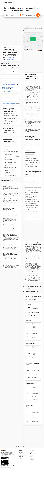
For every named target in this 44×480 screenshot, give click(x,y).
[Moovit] (4, 2)
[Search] (38, 15)
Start (6, 14)
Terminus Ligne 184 (28, 150)
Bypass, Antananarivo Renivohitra (30, 203)
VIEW (13, 113)
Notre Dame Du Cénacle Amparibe (30, 158)
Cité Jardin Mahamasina (29, 160)
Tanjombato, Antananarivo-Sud (30, 207)
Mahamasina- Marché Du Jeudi (30, 152)
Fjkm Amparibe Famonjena (35, 162)
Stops (31, 456)
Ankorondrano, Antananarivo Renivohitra (32, 215)
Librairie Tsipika (36, 160)
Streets (31, 455)
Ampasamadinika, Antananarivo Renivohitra (32, 217)
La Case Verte (27, 162)
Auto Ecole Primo (28, 156)
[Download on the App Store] (5, 461)
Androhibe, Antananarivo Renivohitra (31, 211)
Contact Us (3, 468)
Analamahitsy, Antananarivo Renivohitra (32, 209)
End (23, 14)
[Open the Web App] (5, 463)
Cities (31, 458)
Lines (31, 452)
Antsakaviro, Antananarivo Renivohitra (31, 205)
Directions (32, 459)
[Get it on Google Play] (5, 458)
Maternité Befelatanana (29, 164)
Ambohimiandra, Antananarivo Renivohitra (32, 201)
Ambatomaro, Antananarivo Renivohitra (31, 213)
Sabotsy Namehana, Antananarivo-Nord (31, 199)
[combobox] (12, 15)
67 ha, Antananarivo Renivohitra (30, 190)
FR (19, 458)
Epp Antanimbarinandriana (35, 141)
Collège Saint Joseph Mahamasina (31, 166)
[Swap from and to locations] (20, 15)
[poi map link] (33, 42)
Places (31, 453)
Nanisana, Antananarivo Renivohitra (31, 185)
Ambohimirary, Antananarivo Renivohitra (32, 176)
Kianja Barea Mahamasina (29, 154)
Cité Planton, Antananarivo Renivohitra (31, 192)
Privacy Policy (8, 467)
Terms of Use (3, 467)
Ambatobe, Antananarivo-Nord (30, 194)
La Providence (27, 141)
